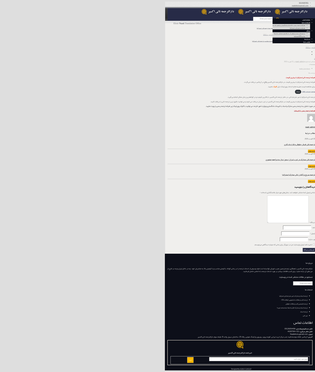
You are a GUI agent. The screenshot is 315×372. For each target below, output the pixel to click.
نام (313, 227)
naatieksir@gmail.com (300, 5)
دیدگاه (312, 222)
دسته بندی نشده (304, 68)
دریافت (298, 91)
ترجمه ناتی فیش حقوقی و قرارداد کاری (299, 144)
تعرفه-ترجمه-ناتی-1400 (308, 91)
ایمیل (312, 233)
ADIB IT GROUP (246, 369)
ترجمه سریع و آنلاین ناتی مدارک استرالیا (298, 175)
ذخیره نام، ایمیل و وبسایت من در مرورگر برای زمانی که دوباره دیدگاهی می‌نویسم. (283, 244)
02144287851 (303, 3)
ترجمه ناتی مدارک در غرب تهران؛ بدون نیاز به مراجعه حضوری (290, 159)
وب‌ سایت (311, 239)
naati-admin (299, 61)
